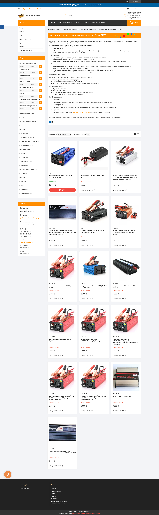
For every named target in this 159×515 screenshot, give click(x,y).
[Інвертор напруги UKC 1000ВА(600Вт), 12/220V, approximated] (94, 212)
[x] (52, 122)
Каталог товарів (56, 491)
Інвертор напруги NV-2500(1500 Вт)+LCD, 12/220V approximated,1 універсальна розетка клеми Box (62, 397)
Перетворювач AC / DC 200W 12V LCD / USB (93, 176)
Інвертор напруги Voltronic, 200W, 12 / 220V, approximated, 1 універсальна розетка (124, 232)
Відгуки (22, 46)
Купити (64, 190)
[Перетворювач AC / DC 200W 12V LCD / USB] (94, 157)
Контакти (86, 22)
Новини (22, 31)
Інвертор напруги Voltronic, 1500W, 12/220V (60, 340)
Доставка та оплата (98, 22)
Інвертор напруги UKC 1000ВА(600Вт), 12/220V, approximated (93, 231)
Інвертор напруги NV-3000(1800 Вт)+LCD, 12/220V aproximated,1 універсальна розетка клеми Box (93, 397)
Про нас (77, 22)
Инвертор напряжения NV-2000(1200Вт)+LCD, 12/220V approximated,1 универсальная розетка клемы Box (125, 341)
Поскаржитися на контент (78, 513)
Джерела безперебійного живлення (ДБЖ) (76, 29)
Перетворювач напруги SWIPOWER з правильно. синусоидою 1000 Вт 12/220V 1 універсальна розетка (62, 232)
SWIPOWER (76, 112)
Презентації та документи (27, 39)
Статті (21, 35)
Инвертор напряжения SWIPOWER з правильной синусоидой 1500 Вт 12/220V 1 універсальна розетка (62, 453)
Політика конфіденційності (93, 513)
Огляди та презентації (58, 504)
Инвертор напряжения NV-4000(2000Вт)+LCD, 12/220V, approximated (94, 340)
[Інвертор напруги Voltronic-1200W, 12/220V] (62, 267)
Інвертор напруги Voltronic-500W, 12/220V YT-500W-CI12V (94, 286)
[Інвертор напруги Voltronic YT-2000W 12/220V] (126, 267)
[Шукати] (65, 15)
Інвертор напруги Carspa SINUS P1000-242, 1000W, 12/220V (61, 176)
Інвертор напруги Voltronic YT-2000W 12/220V (124, 286)
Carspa (82, 112)
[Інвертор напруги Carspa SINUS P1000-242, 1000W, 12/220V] (62, 157)
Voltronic (87, 112)
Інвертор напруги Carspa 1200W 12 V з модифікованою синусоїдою (124, 397)
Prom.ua (88, 511)
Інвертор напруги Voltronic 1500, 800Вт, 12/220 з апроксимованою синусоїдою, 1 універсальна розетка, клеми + (125, 177)
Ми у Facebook (24, 488)
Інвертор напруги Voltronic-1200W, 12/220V (60, 286)
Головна (52, 22)
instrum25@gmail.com (26, 242)
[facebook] (50, 122)
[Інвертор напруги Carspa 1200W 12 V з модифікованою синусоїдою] (126, 377)
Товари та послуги (63, 22)
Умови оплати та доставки (59, 501)
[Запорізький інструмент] (21, 15)
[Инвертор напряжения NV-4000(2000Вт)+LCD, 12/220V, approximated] (94, 320)
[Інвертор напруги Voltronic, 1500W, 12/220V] (62, 320)
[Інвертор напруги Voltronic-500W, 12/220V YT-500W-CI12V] (94, 267)
